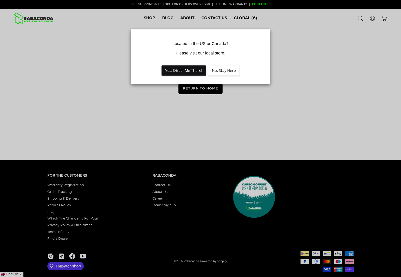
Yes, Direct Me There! (183, 70)
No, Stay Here (224, 70)
